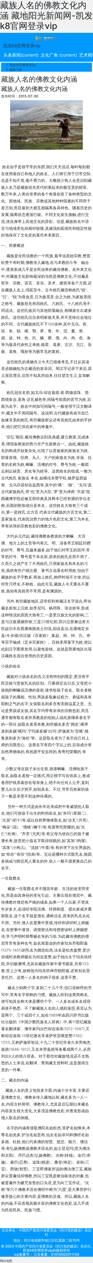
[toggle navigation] (46, 38)
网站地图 (6, 1261)
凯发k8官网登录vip (21, 45)
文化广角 (59, 55)
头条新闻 (20, 55)
